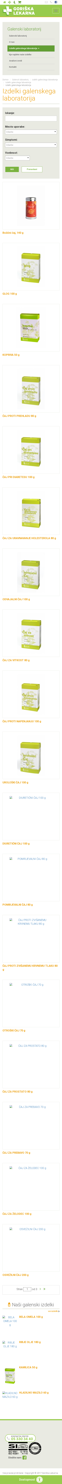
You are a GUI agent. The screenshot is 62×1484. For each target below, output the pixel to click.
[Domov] (18, 10)
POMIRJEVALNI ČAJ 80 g (17, 904)
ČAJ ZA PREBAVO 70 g (16, 1152)
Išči (12, 169)
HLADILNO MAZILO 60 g (34, 1392)
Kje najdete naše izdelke (20, 54)
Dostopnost (27, 1479)
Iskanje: (10, 113)
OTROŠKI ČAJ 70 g (13, 1030)
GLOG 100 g (9, 293)
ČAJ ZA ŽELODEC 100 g (16, 1213)
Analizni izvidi (15, 61)
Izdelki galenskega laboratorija (23, 48)
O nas (12, 42)
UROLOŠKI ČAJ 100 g (15, 782)
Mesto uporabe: (15, 126)
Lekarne (9, 2)
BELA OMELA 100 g (31, 1316)
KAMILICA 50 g (28, 1367)
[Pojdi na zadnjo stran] (44, 1289)
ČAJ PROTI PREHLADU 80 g (19, 416)
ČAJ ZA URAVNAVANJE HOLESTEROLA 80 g (29, 538)
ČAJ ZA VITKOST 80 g (16, 660)
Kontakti (13, 67)
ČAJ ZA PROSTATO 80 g (17, 1091)
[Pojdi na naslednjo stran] (40, 1289)
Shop (19, 2)
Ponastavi (32, 169)
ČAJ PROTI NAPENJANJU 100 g (21, 721)
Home (4, 2)
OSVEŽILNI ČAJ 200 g (15, 1275)
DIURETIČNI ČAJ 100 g (16, 843)
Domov (5, 80)
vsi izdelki (53, 1311)
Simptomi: (11, 139)
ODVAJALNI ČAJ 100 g (16, 599)
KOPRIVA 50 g (11, 354)
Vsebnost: (11, 152)
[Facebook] (24, 1458)
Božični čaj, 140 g (12, 232)
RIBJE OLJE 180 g (30, 1342)
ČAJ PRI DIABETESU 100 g (18, 477)
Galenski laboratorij (14, 2)
